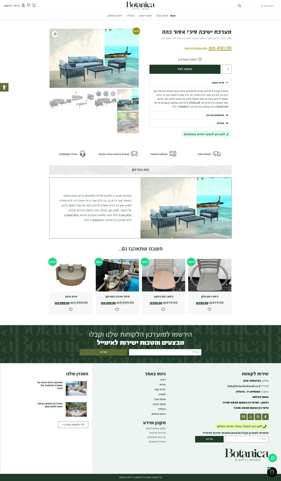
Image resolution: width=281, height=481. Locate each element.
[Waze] (251, 417)
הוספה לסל (185, 69)
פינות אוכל (162, 15)
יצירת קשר (160, 389)
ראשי (163, 379)
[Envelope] (243, 417)
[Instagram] (258, 417)
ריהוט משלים (115, 15)
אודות (163, 384)
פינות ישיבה (145, 15)
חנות (172, 15)
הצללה (130, 15)
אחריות (220, 123)
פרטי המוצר (217, 82)
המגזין (162, 394)
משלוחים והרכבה (215, 115)
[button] (4, 87)
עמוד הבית (226, 38)
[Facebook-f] (265, 417)
